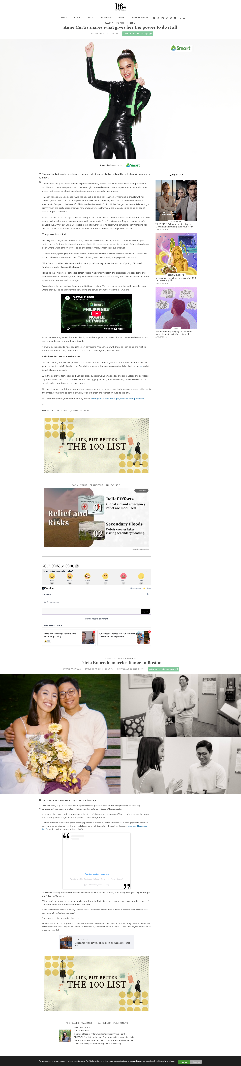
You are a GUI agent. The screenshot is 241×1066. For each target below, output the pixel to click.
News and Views (140, 18)
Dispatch (120, 23)
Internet (132, 23)
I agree (184, 1062)
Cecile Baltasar (73, 669)
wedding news (120, 1023)
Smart (83, 485)
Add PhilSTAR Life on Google (135, 34)
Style (64, 18)
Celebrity (105, 18)
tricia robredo (103, 1023)
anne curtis (113, 485)
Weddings (131, 658)
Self (90, 18)
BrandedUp (96, 485)
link (141, 366)
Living (77, 18)
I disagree (196, 1062)
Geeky (121, 18)
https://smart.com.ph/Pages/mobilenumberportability (117, 398)
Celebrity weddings (81, 1023)
